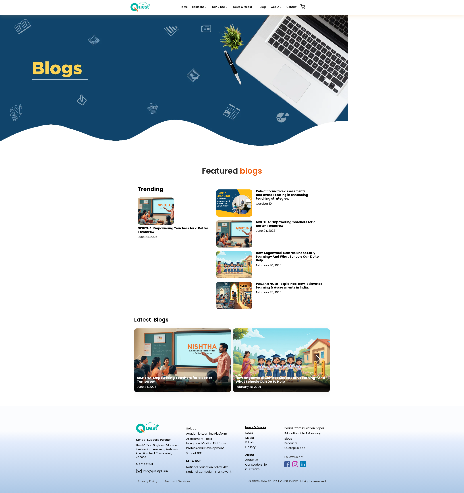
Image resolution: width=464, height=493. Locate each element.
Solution (192, 428)
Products (290, 443)
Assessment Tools (199, 439)
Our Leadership (256, 465)
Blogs (288, 439)
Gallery (250, 447)
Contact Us (144, 464)
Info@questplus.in (155, 471)
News (249, 433)
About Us (257, 460)
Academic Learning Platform (206, 433)
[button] (199, 7)
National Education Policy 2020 (207, 467)
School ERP (194, 453)
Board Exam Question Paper (304, 428)
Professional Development (205, 448)
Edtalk (249, 442)
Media (249, 438)
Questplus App (294, 448)
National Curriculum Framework (208, 472)
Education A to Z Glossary (302, 433)
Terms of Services (177, 481)
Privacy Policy (147, 481)
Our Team (252, 469)
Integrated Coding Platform (206, 443)
